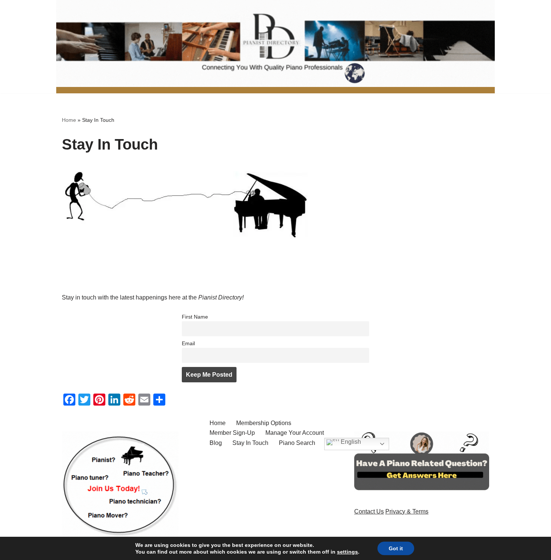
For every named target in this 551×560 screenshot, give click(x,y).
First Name (195, 317)
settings (347, 552)
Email (188, 343)
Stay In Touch (250, 443)
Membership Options (263, 423)
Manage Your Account (294, 433)
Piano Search (297, 443)
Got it (396, 548)
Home (69, 120)
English (350, 442)
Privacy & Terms (406, 511)
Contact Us (369, 511)
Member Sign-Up (232, 433)
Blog (216, 443)
